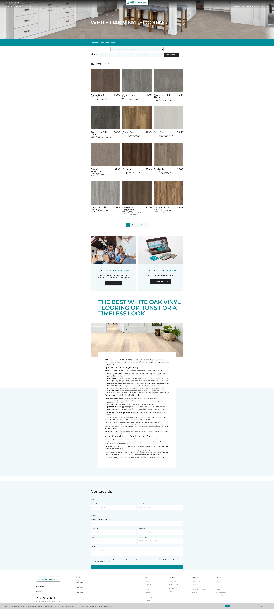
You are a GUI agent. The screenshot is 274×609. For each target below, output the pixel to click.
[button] (262, 6)
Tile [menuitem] (146, 595)
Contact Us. (118, 42)
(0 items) (267, 6)
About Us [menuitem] (218, 581)
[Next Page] (150, 225)
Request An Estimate (253, 6)
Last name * (141, 503)
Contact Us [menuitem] (218, 589)
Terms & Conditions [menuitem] (221, 592)
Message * (93, 546)
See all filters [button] (170, 54)
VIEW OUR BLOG (112, 283)
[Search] (162, 49)
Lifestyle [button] (128, 55)
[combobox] (135, 49)
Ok (227, 606)
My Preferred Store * (143, 537)
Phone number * (95, 528)
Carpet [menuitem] (147, 589)
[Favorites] (264, 6)
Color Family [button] (142, 55)
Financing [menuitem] (147, 600)
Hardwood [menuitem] (147, 587)
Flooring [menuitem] (147, 581)
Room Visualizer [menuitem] (173, 581)
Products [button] (9, 6)
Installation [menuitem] (195, 595)
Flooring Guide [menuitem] (196, 587)
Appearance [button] (115, 55)
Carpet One (94, 15)
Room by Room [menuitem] (220, 584)
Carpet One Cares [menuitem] (220, 587)
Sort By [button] (107, 63)
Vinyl (107, 15)
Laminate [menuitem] (147, 592)
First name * (94, 503)
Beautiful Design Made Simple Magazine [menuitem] (176, 587)
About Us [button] (28, 6)
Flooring (101, 15)
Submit (137, 567)
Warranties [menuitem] (195, 592)
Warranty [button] (155, 55)
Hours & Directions (238, 6)
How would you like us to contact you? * (101, 519)
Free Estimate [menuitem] (148, 597)
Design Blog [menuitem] (172, 591)
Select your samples (159, 281)
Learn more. (109, 606)
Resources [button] (18, 6)
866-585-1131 (18, 2)
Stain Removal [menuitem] (196, 581)
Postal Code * (94, 537)
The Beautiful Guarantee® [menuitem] (199, 589)
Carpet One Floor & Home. (47, 601)
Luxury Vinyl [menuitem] (148, 584)
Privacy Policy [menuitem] (219, 595)
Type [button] (103, 55)
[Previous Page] (123, 225)
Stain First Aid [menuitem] (195, 584)
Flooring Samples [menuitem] (173, 584)
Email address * (141, 528)
